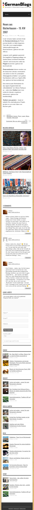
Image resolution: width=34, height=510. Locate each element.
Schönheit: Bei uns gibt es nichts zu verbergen (16, 121)
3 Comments (22, 35)
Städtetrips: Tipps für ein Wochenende (19, 437)
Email (4, 318)
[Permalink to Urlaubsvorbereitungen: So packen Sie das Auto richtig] (5, 455)
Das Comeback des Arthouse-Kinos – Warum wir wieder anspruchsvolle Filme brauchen (20, 390)
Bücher (6, 35)
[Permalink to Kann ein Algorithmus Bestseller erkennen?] (17, 193)
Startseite (10, 508)
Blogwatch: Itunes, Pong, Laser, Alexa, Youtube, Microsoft (18, 116)
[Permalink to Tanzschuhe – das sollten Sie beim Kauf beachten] (5, 482)
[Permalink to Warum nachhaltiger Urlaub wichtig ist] (5, 462)
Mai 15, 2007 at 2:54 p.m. (14, 239)
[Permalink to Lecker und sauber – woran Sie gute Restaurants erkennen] (5, 386)
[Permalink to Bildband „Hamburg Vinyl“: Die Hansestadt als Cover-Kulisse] (17, 169)
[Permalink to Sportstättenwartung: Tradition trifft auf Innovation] (5, 401)
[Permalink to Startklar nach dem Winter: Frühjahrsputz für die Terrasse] (5, 428)
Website (5, 324)
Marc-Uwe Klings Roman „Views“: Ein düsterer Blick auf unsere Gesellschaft (14, 148)
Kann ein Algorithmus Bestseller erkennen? (16, 196)
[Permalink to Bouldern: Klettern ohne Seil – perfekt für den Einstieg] (5, 489)
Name (5, 313)
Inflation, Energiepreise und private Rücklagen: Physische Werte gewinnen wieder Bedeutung (20, 362)
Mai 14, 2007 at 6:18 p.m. (14, 212)
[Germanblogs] (17, 6)
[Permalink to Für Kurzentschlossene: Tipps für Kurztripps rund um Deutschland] (5, 469)
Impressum (16, 508)
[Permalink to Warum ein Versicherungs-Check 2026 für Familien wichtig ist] (5, 373)
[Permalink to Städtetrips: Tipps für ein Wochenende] (5, 441)
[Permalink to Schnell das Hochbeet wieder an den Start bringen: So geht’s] (5, 421)
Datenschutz (23, 508)
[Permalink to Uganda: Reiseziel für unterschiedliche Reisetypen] (5, 448)
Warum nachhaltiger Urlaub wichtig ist (19, 458)
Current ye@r (7, 333)
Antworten (28, 233)
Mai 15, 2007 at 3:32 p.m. (14, 263)
